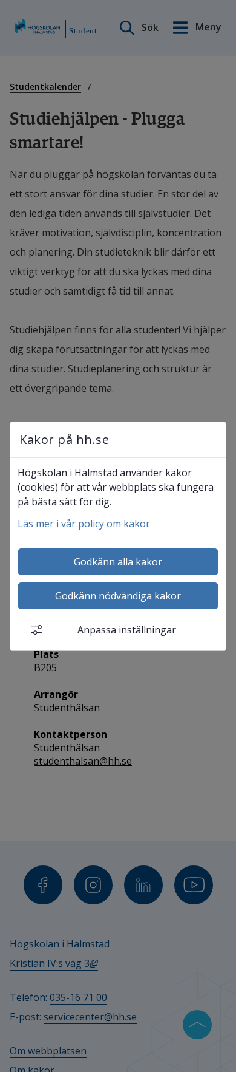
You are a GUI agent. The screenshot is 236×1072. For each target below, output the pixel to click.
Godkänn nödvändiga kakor (118, 596)
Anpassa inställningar (126, 630)
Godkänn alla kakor (118, 561)
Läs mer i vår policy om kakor (84, 523)
